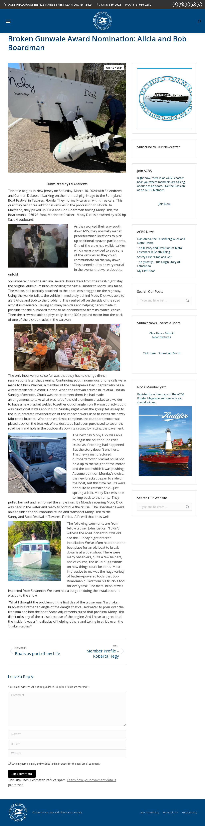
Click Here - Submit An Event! (161, 353)
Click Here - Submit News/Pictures (161, 335)
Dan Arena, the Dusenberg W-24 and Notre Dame (161, 241)
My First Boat (146, 271)
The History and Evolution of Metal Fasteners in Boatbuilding (159, 250)
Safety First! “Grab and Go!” (154, 257)
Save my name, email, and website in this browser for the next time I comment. (56, 763)
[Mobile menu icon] (8, 21)
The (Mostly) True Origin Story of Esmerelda (158, 264)
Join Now (164, 204)
